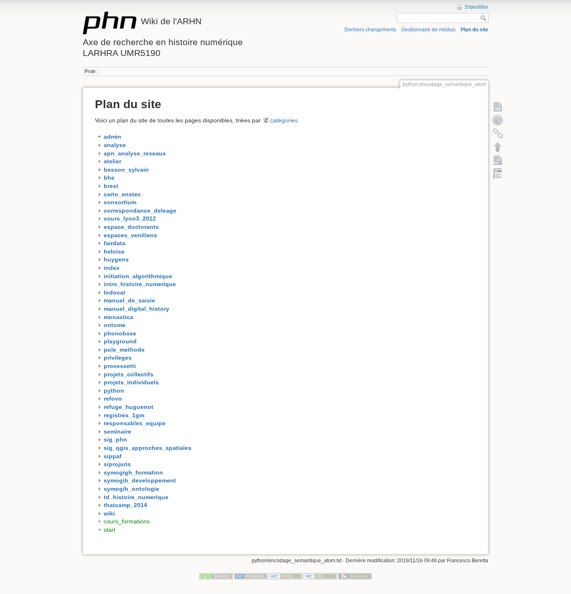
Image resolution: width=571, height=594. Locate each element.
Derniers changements (370, 30)
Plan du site (474, 30)
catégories (284, 120)
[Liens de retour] (498, 133)
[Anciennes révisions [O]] (498, 120)
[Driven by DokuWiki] (355, 576)
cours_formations (127, 521)
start (109, 529)
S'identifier (476, 7)
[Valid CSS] (320, 576)
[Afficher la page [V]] (498, 106)
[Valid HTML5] (285, 576)
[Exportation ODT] (498, 160)
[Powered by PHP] (251, 576)
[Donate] (216, 576)
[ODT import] (498, 173)
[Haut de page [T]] (498, 146)
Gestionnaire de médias (428, 30)
